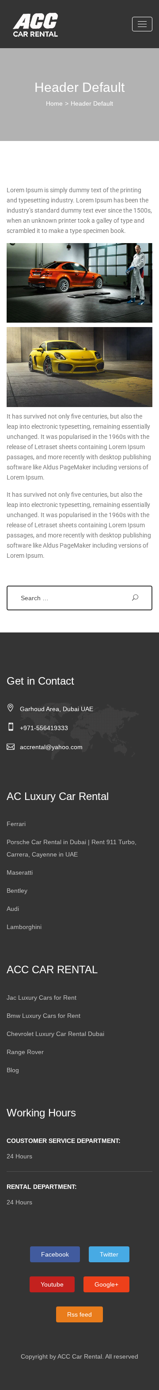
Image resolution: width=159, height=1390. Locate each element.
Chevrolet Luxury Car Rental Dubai (55, 1033)
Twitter (109, 1254)
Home (54, 103)
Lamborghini (24, 926)
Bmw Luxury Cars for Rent (43, 1015)
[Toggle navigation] (142, 24)
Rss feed (79, 1314)
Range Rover (25, 1051)
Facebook (55, 1254)
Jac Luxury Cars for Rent (41, 997)
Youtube (52, 1284)
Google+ (106, 1284)
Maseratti (20, 872)
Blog (13, 1070)
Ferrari (16, 823)
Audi (13, 908)
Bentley (17, 890)
